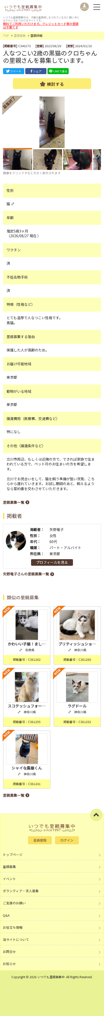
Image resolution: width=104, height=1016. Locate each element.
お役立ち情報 (12, 927)
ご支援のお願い (14, 903)
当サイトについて (16, 939)
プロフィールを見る (52, 562)
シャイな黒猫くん (27, 767)
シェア (37, 71)
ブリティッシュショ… (77, 643)
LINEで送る (60, 71)
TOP (6, 35)
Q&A (6, 915)
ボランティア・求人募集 (21, 890)
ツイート (15, 71)
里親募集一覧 (13, 502)
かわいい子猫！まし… (27, 643)
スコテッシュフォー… (27, 705)
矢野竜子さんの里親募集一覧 (26, 573)
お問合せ (9, 951)
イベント (9, 878)
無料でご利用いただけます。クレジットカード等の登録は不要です (41, 25)
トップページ (12, 854)
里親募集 (20, 35)
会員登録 (39, 840)
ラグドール (79, 705)
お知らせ (9, 963)
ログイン (66, 840)
